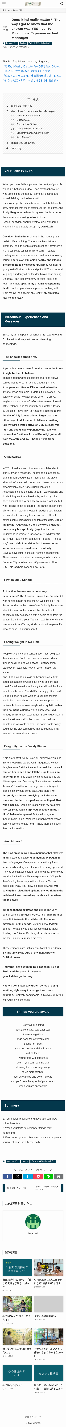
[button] (7, 1176)
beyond (33, 1233)
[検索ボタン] (62, 4)
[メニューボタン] (4, 4)
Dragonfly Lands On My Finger (32, 133)
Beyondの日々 (11, 43)
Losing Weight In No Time (29, 128)
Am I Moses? (23, 137)
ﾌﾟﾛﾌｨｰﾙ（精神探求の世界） (39, 43)
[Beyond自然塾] (32, 4)
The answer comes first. (29, 115)
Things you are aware (23, 142)
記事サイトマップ (33, 1417)
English (23, 43)
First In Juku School (26, 124)
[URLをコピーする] (58, 1176)
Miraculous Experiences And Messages (33, 111)
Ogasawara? (23, 120)
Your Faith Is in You (21, 105)
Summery (16, 148)
